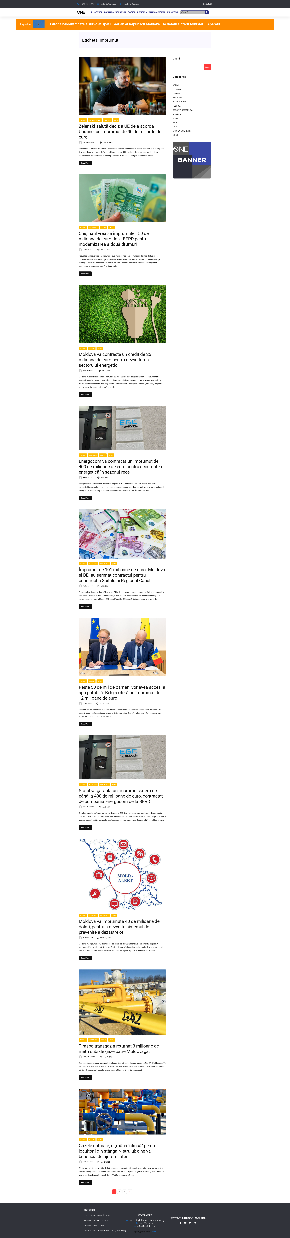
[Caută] (207, 12)
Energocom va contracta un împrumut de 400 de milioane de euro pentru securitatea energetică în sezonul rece (120, 467)
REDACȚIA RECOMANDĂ (182, 110)
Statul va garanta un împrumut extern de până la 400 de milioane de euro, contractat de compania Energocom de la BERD (121, 796)
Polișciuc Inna (88, 937)
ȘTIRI (116, 120)
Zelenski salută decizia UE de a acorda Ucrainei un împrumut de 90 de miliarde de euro (120, 132)
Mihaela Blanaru (88, 370)
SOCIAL (131, 12)
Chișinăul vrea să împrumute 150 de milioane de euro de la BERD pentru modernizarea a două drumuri (114, 239)
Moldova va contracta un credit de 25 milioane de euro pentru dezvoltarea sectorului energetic (115, 360)
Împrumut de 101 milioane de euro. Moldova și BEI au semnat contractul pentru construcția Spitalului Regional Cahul (122, 575)
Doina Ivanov (87, 703)
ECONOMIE (120, 12)
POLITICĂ (109, 12)
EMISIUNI (207, 4)
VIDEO (175, 135)
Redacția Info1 (88, 250)
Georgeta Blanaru (89, 142)
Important (25, 24)
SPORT (174, 12)
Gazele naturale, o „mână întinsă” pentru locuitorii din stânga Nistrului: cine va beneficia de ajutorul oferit (117, 1151)
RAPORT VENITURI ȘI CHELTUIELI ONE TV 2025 (105, 1231)
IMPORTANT (93, 227)
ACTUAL (98, 12)
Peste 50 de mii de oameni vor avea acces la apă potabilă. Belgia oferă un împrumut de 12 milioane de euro (122, 693)
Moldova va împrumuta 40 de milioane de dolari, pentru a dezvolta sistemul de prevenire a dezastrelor (119, 927)
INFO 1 (154, 1232)
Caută (176, 58)
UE (168, 12)
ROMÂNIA (142, 12)
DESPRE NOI (89, 1210)
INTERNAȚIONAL (157, 12)
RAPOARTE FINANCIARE (94, 1226)
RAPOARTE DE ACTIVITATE (96, 1220)
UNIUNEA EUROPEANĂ (182, 131)
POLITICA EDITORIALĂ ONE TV (98, 1215)
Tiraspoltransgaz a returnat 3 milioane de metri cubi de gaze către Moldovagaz (119, 1048)
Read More (85, 163)
